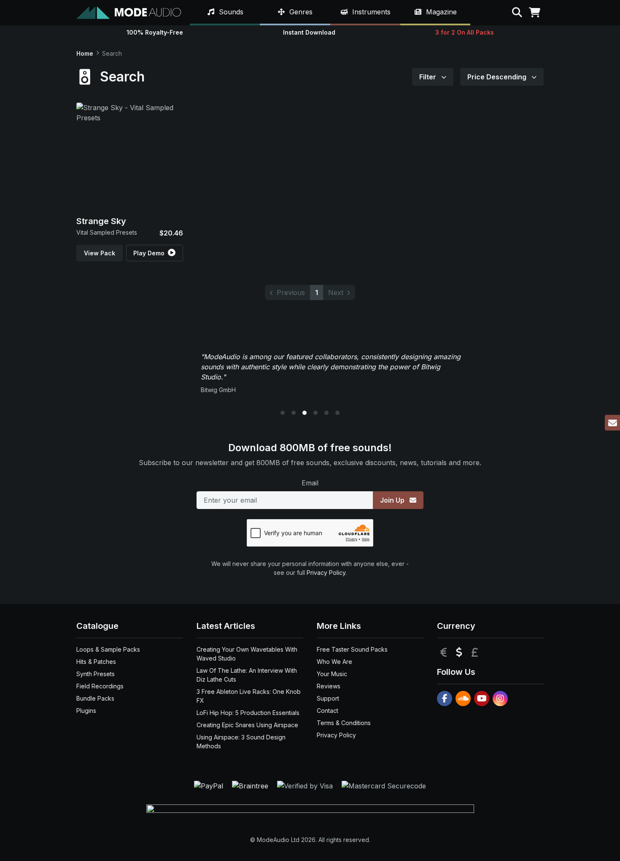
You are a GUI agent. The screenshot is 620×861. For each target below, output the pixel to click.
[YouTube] (481, 698)
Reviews (328, 686)
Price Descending (497, 77)
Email (310, 483)
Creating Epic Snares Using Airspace (247, 724)
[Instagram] (500, 698)
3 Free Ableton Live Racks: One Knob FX (249, 696)
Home (84, 53)
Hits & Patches (96, 661)
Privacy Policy (326, 572)
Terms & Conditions (344, 722)
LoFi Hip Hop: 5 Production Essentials (248, 712)
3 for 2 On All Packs (464, 32)
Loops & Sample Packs (108, 649)
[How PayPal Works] (210, 785)
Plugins (86, 710)
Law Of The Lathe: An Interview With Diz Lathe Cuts (247, 675)
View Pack (99, 253)
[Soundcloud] (463, 698)
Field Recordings (100, 686)
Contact (327, 710)
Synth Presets (95, 673)
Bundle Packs (95, 698)
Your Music (332, 673)
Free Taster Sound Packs (352, 649)
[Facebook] (444, 698)
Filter (428, 77)
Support (328, 698)
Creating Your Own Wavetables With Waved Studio (247, 654)
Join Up (393, 500)
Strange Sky (101, 221)
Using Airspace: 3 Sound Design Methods (241, 742)
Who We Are (334, 661)
